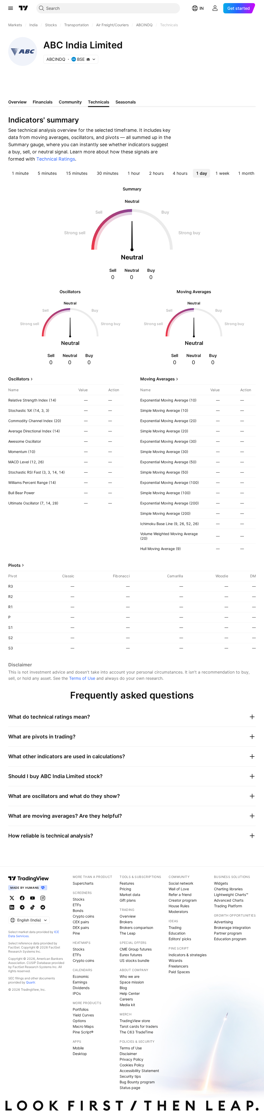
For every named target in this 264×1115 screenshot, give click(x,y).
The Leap (128, 933)
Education (177, 933)
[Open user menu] (215, 8)
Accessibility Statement (139, 1070)
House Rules (179, 906)
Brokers (126, 922)
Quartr (30, 982)
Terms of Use (82, 678)
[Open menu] (10, 8)
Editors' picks (180, 939)
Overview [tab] (17, 101)
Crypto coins (83, 916)
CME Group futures (136, 949)
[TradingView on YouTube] (32, 898)
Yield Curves (83, 1015)
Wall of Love (179, 889)
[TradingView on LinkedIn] (11, 907)
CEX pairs (81, 922)
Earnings (80, 982)
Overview (128, 916)
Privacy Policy (131, 1059)
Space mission (132, 982)
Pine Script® (83, 1032)
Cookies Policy (132, 1065)
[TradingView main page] (23, 8)
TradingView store (135, 1020)
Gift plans (128, 900)
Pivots (14, 565)
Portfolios (80, 1009)
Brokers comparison (136, 927)
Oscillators (18, 378)
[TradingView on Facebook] (22, 898)
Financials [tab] (43, 101)
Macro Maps (83, 1026)
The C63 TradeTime (136, 1032)
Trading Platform (228, 906)
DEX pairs (81, 927)
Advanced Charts (228, 900)
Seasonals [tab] (126, 101)
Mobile (78, 1048)
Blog (123, 988)
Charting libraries (228, 889)
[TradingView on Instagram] (42, 898)
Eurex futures (131, 955)
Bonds (78, 910)
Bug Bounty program (137, 1082)
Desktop (80, 1053)
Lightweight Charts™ (231, 894)
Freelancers (178, 966)
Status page (130, 1087)
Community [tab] (70, 101)
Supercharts (83, 883)
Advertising (223, 922)
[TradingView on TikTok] (32, 907)
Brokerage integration (232, 927)
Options (79, 1020)
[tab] (20, 173)
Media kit (127, 1005)
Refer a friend (180, 894)
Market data (130, 894)
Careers (126, 999)
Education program (230, 939)
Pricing (125, 889)
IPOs (77, 993)
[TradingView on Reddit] (42, 907)
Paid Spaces (179, 972)
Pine (76, 933)
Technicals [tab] (98, 101)
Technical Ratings (55, 159)
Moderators (178, 911)
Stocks (78, 899)
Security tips (130, 1076)
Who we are (129, 976)
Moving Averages (157, 378)
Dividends (81, 988)
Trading (175, 927)
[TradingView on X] (11, 898)
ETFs (77, 905)
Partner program (228, 933)
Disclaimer (128, 1053)
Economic (81, 976)
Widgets (221, 883)
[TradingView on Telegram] (22, 907)
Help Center (130, 993)
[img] (88, 59)
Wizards (175, 960)
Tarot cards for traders (139, 1026)
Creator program (183, 900)
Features (127, 883)
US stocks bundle (134, 960)
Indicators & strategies (188, 955)
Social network (181, 883)
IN (202, 8)
